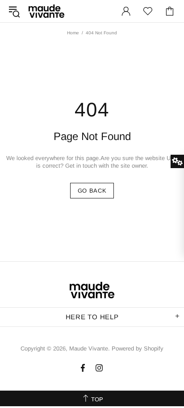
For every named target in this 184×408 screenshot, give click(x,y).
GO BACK (92, 190)
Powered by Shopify (137, 348)
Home (73, 32)
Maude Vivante (46, 10)
